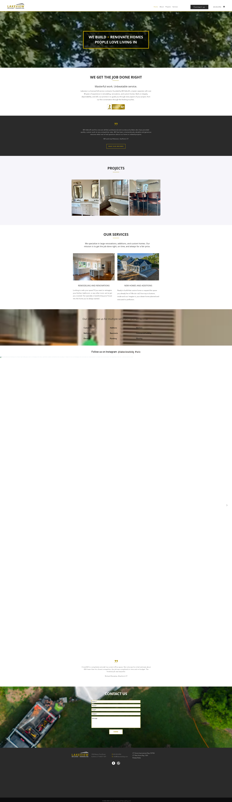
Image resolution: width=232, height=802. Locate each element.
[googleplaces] (224, 7)
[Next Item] (157, 197)
